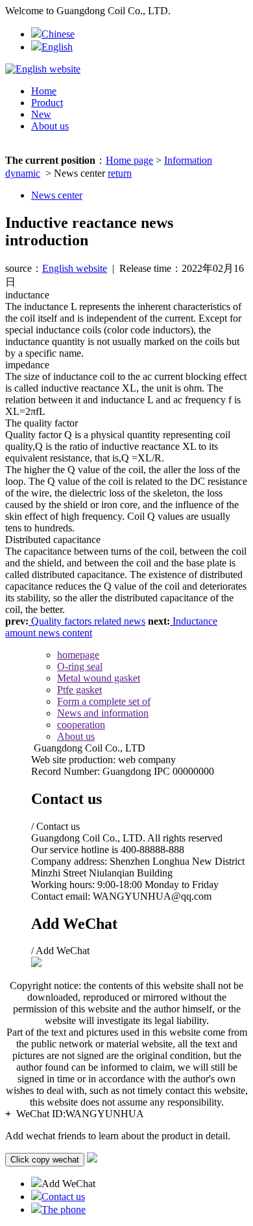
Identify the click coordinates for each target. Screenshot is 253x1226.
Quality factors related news (87, 621)
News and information (103, 713)
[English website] (42, 68)
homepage (78, 654)
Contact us (63, 1196)
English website (74, 268)
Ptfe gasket (79, 689)
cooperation (81, 724)
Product (47, 102)
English (57, 46)
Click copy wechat (44, 1160)
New (41, 114)
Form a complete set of (104, 701)
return (120, 173)
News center (56, 195)
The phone (64, 1209)
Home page (129, 160)
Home (43, 90)
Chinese (58, 33)
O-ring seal (79, 666)
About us (50, 125)
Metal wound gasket (98, 678)
